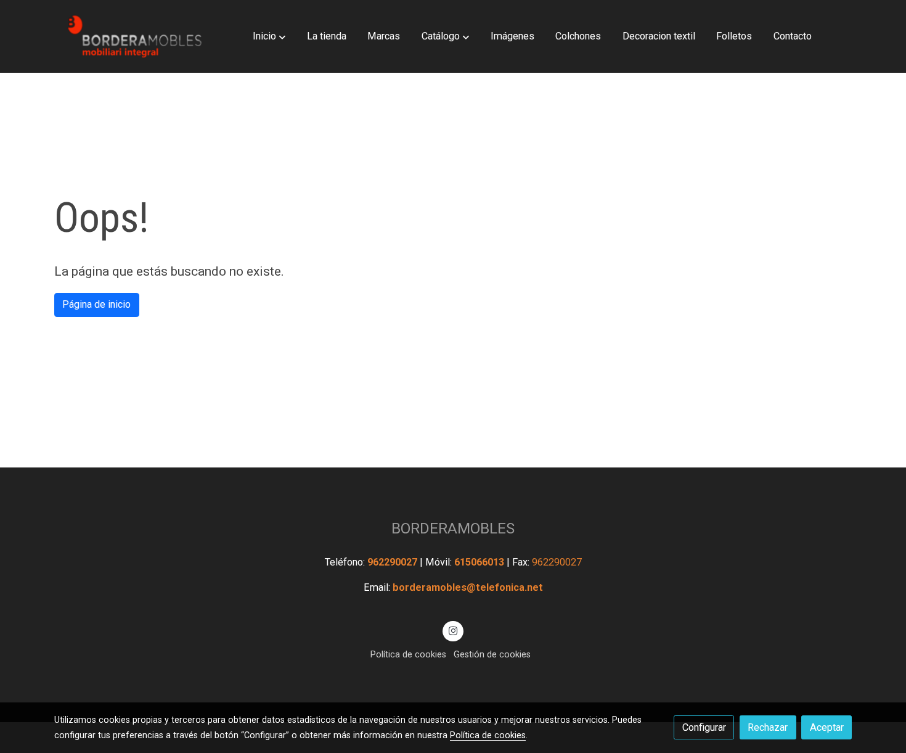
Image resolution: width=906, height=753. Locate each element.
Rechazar (768, 727)
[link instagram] (453, 630)
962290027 (393, 562)
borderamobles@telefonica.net (468, 587)
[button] (269, 36)
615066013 (480, 562)
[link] (133, 36)
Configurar (704, 727)
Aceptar (827, 727)
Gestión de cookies (492, 654)
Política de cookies (408, 654)
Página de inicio (96, 304)
